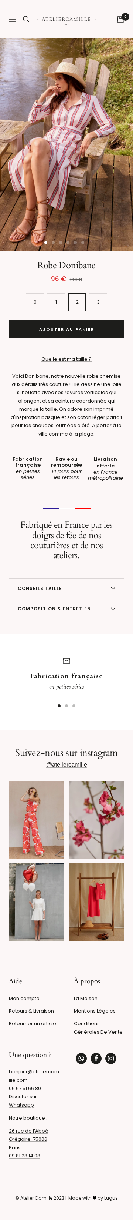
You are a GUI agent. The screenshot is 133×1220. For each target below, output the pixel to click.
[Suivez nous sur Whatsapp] (81, 1058)
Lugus (111, 1198)
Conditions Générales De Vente (98, 1027)
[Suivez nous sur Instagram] (110, 1058)
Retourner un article (32, 1023)
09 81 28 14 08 (24, 1155)
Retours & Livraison (31, 1010)
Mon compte (24, 998)
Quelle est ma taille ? (66, 359)
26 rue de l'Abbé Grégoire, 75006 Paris (28, 1139)
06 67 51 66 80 (25, 1088)
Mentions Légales (95, 1010)
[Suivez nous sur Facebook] (96, 1058)
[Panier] (120, 19)
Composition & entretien (54, 609)
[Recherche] (26, 19)
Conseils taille (40, 588)
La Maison (86, 998)
